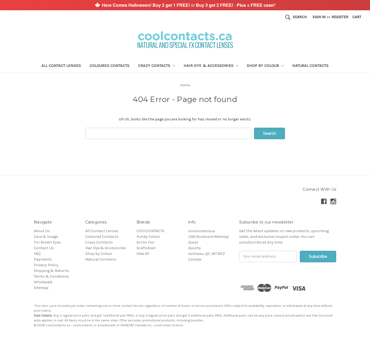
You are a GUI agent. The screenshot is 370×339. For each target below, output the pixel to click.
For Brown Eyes (47, 242)
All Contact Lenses (61, 65)
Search (300, 17)
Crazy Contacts (154, 65)
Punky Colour (148, 236)
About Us (42, 231)
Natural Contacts (310, 65)
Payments (43, 259)
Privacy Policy (46, 265)
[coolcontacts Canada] (97, 4)
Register (340, 17)
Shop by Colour (263, 65)
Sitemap (41, 287)
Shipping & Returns (51, 270)
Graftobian (146, 248)
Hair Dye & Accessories (209, 65)
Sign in (319, 17)
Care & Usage (46, 236)
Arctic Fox (145, 242)
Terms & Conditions (51, 276)
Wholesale (43, 282)
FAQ (37, 253)
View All (143, 253)
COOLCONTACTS (150, 231)
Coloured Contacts (109, 65)
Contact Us (44, 248)
